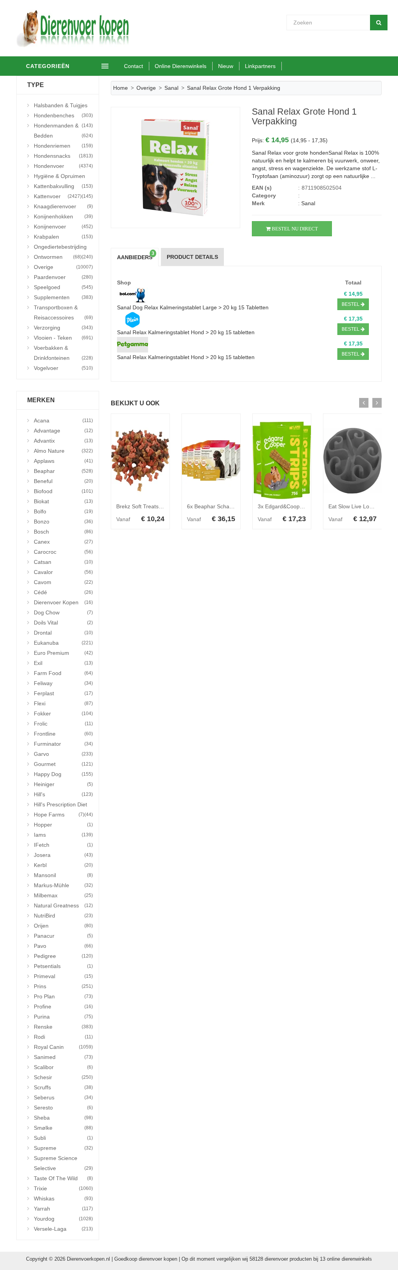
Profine (63, 1006)
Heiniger (63, 784)
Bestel (351, 304)
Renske (63, 1027)
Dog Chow (63, 612)
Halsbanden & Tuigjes (63, 106)
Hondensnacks (63, 156)
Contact (133, 66)
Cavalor (63, 572)
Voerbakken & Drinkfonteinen (63, 353)
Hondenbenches (63, 116)
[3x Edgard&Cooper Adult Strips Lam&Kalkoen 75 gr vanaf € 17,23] (282, 460)
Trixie (63, 1188)
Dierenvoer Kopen (63, 602)
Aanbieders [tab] (135, 256)
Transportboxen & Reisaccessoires (63, 312)
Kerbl (63, 865)
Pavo (63, 946)
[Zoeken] (379, 22)
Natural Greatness (63, 905)
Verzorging (63, 327)
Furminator (63, 744)
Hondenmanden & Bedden (63, 130)
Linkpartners (260, 66)
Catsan (63, 562)
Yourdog (63, 1219)
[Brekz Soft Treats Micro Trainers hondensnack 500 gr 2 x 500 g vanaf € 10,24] (140, 460)
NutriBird (63, 915)
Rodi (63, 1037)
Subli (63, 1138)
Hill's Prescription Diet (63, 805)
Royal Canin (63, 1047)
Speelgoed (63, 287)
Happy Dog (63, 774)
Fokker (63, 713)
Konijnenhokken (63, 216)
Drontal (63, 633)
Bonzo (63, 521)
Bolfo (63, 511)
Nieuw (225, 66)
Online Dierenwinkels (180, 66)
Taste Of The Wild (63, 1178)
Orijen (63, 926)
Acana (63, 420)
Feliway (63, 683)
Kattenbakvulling (63, 187)
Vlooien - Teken (63, 338)
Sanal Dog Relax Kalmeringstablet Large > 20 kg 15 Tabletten (193, 307)
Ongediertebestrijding (63, 248)
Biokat (63, 501)
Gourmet (63, 764)
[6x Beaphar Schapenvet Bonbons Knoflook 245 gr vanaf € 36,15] (211, 460)
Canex (63, 542)
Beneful (63, 481)
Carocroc (63, 552)
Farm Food (63, 673)
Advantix (63, 441)
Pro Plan (63, 996)
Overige (63, 267)
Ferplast (63, 693)
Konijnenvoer (63, 226)
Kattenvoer (58, 196)
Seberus (63, 1097)
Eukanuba (63, 643)
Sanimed (63, 1057)
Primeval (63, 976)
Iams (63, 835)
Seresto (63, 1107)
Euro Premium (63, 653)
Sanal (171, 88)
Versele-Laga (63, 1229)
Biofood (63, 491)
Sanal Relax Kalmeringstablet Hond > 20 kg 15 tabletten (186, 332)
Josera (63, 855)
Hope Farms (59, 814)
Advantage (63, 430)
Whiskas (63, 1198)
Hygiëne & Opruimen (63, 177)
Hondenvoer (63, 166)
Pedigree (63, 956)
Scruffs (63, 1087)
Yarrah (63, 1208)
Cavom (63, 582)
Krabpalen (63, 237)
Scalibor (63, 1067)
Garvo (63, 754)
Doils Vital (63, 622)
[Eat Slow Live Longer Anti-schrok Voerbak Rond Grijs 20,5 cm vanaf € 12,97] (352, 460)
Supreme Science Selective (63, 1163)
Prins (63, 986)
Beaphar (63, 471)
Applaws (63, 461)
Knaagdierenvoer (63, 206)
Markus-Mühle (63, 885)
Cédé (63, 592)
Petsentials (63, 966)
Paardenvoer (63, 277)
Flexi (63, 703)
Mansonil (63, 875)
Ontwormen (58, 257)
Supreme (63, 1148)
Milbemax (63, 895)
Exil (63, 663)
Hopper (63, 825)
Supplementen (63, 297)
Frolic (63, 723)
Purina (63, 1017)
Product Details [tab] (192, 257)
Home (120, 88)
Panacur (63, 936)
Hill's (63, 794)
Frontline (63, 734)
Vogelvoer (63, 368)
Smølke (63, 1128)
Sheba (63, 1118)
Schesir (63, 1077)
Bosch (63, 532)
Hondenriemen (63, 146)
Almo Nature (63, 451)
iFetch (63, 845)
